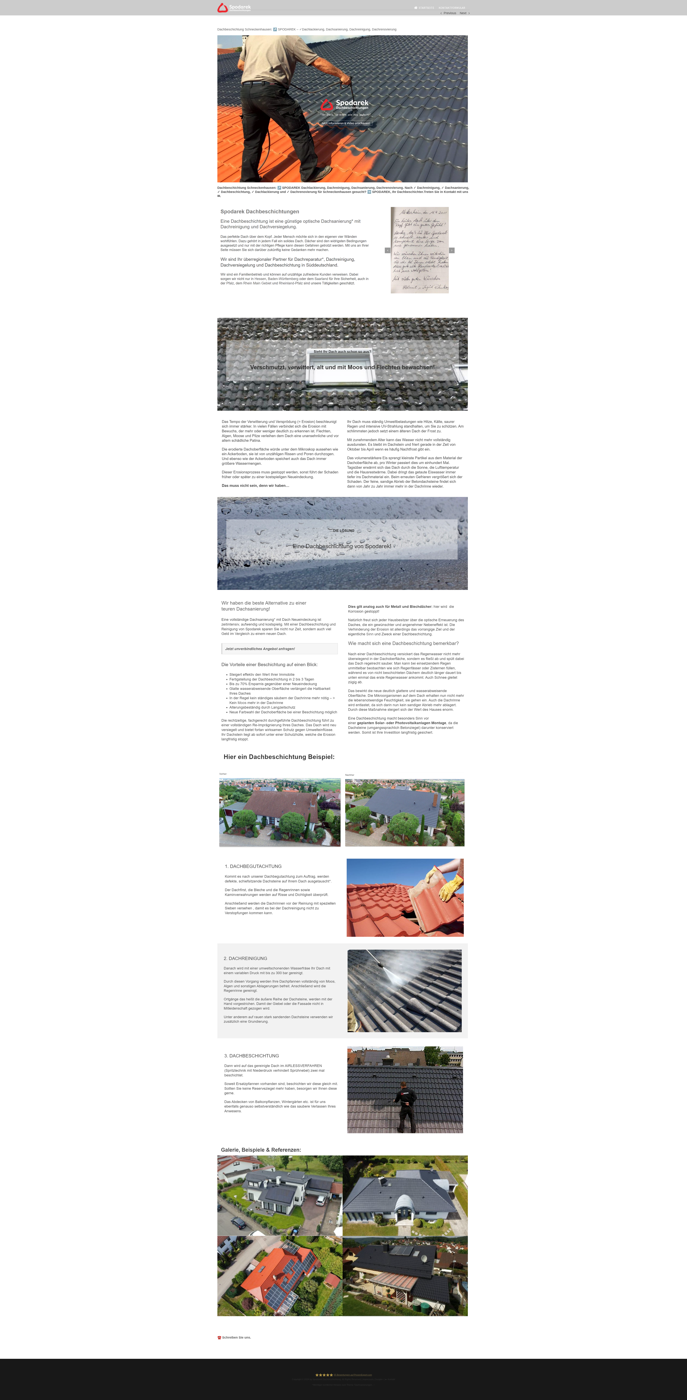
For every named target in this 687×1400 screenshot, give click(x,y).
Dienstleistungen (279, 312)
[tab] (240, 312)
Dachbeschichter (240, 312)
